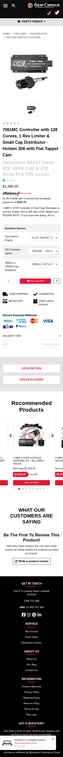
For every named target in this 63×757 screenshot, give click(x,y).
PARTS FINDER (32, 21)
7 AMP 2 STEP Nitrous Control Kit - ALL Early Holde (28, 460)
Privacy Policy (31, 692)
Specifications (31, 379)
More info (25, 193)
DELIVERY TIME (12, 335)
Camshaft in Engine (11, 238)
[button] (57, 281)
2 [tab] (23, 489)
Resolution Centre (31, 642)
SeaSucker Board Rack (26, 743)
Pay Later (31, 714)
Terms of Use (31, 709)
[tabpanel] (31, 451)
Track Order (31, 637)
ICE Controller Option (12, 251)
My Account (31, 631)
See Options (31, 483)
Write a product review (33, 561)
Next (52, 435)
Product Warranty (31, 686)
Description (31, 368)
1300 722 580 (31, 600)
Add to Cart (36, 281)
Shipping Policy (31, 697)
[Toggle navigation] (5, 5)
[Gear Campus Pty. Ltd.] (43, 6)
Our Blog (31, 664)
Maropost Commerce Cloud (44, 752)
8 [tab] (44, 489)
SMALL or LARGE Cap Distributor (11, 266)
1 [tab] (19, 489)
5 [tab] (33, 489)
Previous (10, 435)
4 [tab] (30, 489)
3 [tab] (26, 489)
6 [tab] (37, 489)
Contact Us (31, 670)
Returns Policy (32, 703)
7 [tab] (40, 489)
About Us (31, 659)
